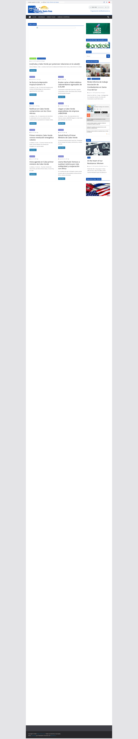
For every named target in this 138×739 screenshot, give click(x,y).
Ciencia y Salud (51, 17)
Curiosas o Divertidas (64, 17)
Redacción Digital (41, 61)
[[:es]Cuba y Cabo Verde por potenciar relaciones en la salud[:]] (56, 41)
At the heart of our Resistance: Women (95, 162)
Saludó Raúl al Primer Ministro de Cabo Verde (67, 136)
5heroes (31, 103)
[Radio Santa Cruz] (29, 17)
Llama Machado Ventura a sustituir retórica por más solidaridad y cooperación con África (69, 165)
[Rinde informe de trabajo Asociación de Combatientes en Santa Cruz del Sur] (98, 70)
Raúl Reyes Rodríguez (101, 92)
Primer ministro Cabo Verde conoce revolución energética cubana (41, 137)
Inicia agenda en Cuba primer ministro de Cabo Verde (41, 163)
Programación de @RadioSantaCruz (100, 11)
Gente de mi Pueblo (96, 78)
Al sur (34, 17)
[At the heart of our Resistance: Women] (98, 149)
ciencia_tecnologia (41, 58)
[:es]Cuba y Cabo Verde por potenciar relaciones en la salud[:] (54, 64)
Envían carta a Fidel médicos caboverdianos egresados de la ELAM (70, 84)
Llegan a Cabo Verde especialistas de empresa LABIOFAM (68, 111)
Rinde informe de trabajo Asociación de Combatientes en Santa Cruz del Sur (97, 86)
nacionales (41, 17)
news (89, 157)
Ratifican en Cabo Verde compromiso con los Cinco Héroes (40, 111)
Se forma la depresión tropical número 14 (38, 83)
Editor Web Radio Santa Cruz (102, 166)
